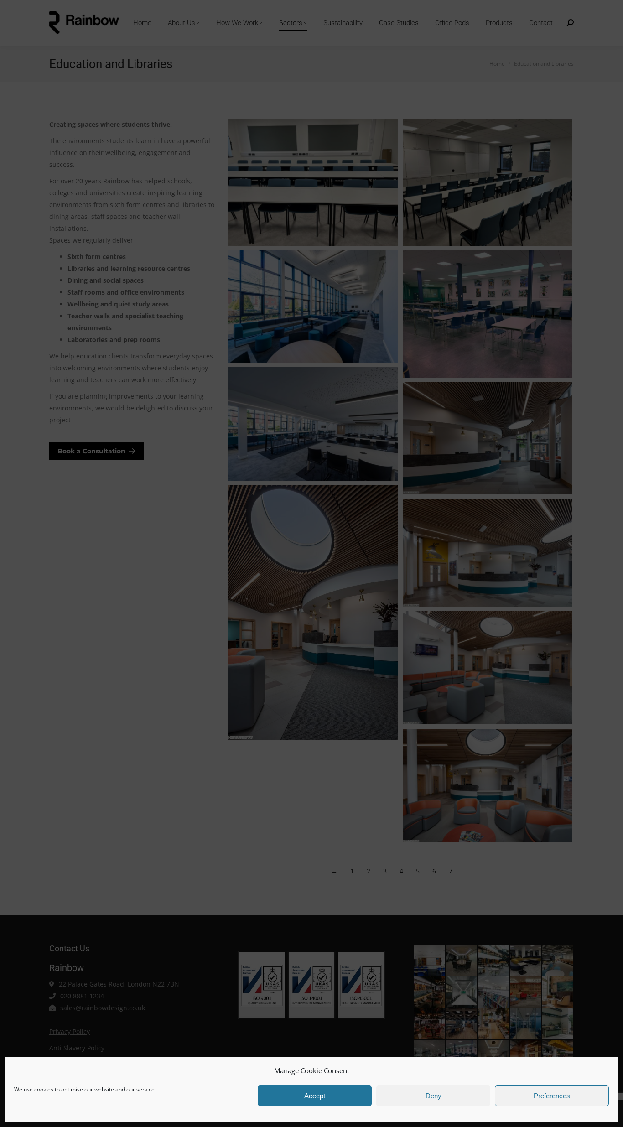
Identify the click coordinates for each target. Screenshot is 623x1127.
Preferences (552, 1096)
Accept (314, 1096)
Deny (433, 1096)
